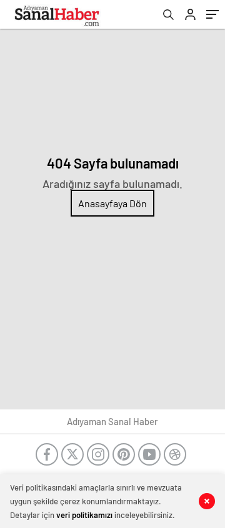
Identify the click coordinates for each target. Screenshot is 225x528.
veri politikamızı (84, 515)
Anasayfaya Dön (112, 203)
